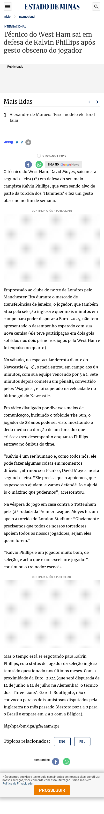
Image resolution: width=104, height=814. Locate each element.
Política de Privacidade (17, 783)
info (28, 142)
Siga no (53, 164)
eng (62, 741)
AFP (19, 142)
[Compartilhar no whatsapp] (39, 164)
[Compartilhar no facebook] (28, 164)
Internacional (26, 16)
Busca (96, 6)
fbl (82, 741)
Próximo (97, 102)
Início (7, 16)
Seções (8, 6)
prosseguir (52, 790)
